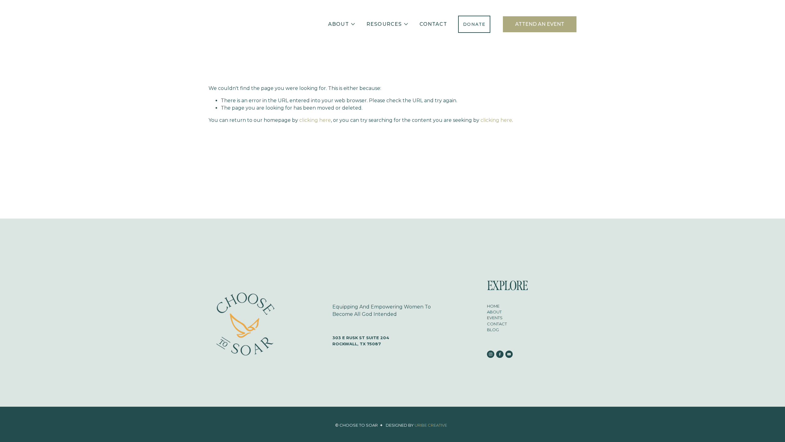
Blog (493, 329)
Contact (433, 24)
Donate (474, 24)
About (494, 311)
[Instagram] (490, 354)
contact (497, 323)
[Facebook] (500, 354)
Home (493, 306)
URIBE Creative (431, 425)
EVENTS (495, 317)
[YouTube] (509, 354)
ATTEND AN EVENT (539, 24)
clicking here (315, 120)
